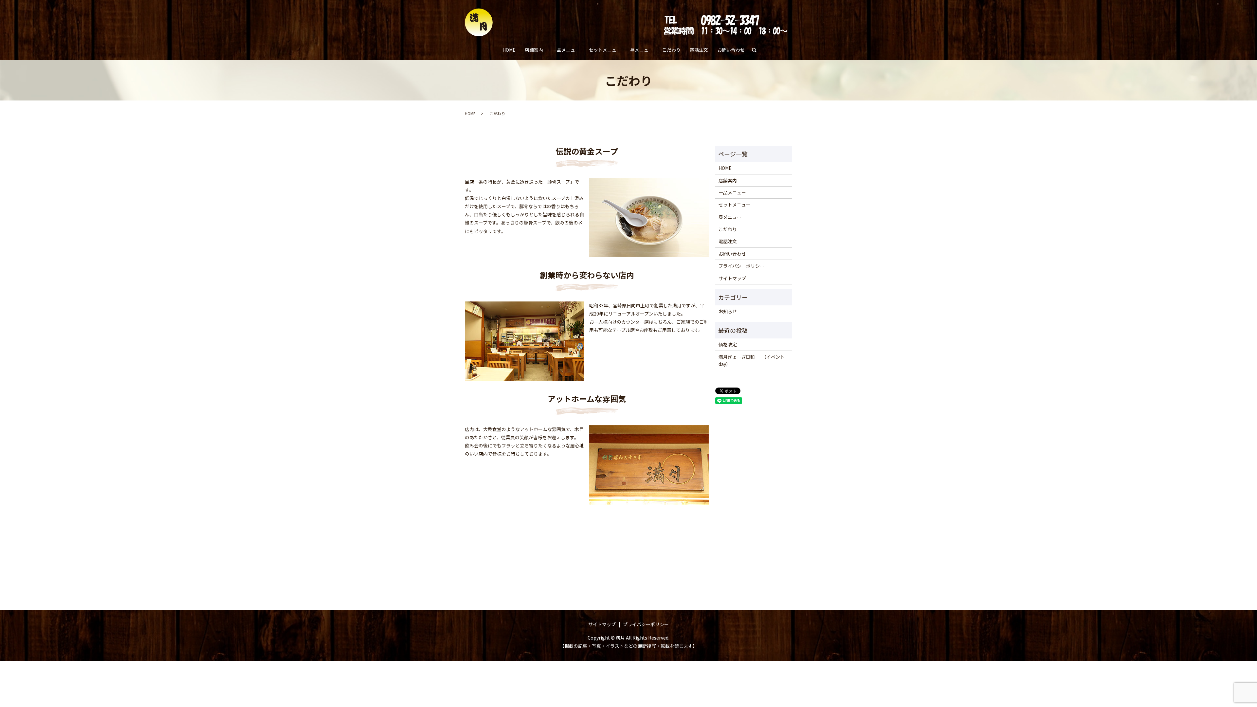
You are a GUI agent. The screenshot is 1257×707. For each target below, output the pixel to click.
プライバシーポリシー (741, 266)
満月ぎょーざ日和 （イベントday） (752, 360)
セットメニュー (605, 49)
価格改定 (728, 344)
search (757, 50)
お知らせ (728, 311)
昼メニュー (641, 49)
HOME (509, 49)
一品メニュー (566, 49)
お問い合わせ (731, 49)
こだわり (671, 49)
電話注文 (699, 49)
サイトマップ (732, 278)
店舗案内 (534, 49)
